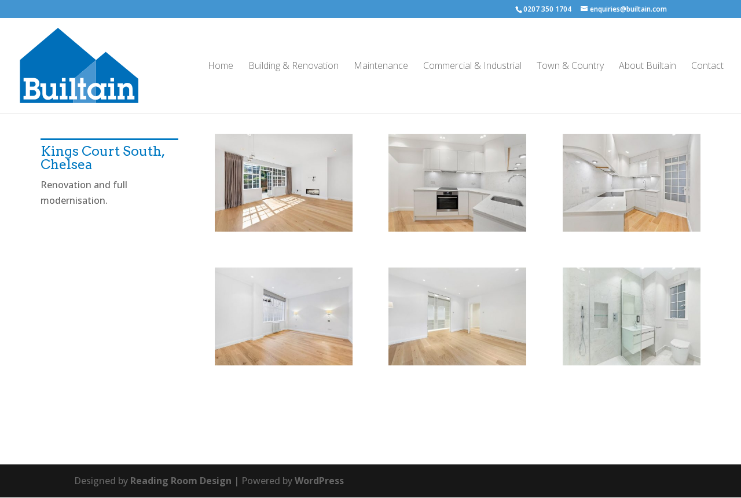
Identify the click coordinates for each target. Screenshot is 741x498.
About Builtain (647, 66)
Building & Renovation (293, 66)
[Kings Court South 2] (631, 231)
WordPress (319, 480)
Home (220, 66)
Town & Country (570, 66)
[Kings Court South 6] (631, 365)
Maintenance (381, 66)
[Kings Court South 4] (284, 365)
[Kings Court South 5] (457, 365)
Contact (707, 66)
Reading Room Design (181, 480)
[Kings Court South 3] (457, 231)
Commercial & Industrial (472, 66)
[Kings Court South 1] (284, 231)
